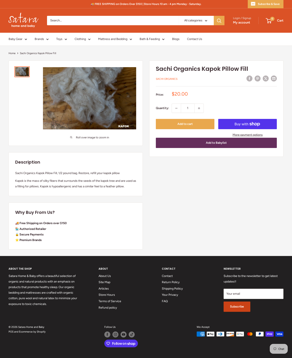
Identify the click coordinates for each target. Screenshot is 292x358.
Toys (59, 39)
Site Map (104, 282)
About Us (105, 276)
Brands (39, 39)
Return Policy (171, 282)
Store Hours (107, 295)
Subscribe (237, 306)
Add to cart (185, 124)
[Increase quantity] (199, 108)
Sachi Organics (166, 79)
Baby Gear (15, 39)
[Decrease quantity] (176, 108)
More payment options (248, 135)
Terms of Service (110, 301)
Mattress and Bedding (112, 39)
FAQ (165, 301)
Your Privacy (170, 295)
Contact (167, 276)
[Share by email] (274, 78)
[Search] (219, 20)
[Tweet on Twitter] (266, 78)
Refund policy (108, 307)
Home (12, 53)
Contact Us (194, 39)
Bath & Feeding (150, 39)
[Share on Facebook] (249, 78)
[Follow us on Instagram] (115, 334)
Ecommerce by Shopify (32, 331)
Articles (104, 288)
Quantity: (162, 108)
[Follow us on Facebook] (107, 334)
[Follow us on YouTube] (124, 334)
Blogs (176, 39)
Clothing (80, 39)
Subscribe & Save (269, 4)
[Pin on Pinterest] (258, 78)
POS (11, 331)
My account (241, 23)
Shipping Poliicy (172, 288)
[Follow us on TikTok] (132, 334)
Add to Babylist (216, 143)
